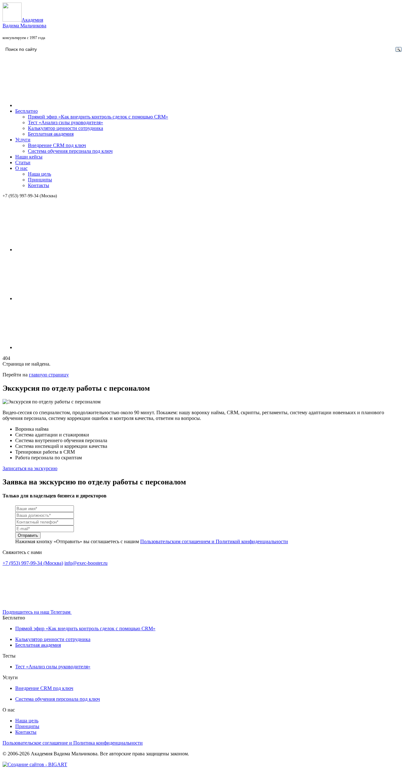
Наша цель (39, 174)
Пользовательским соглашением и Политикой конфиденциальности (214, 541)
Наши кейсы (29, 156)
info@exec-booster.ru (86, 563)
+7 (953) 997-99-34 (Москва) (30, 195)
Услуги (22, 139)
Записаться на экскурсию (30, 468)
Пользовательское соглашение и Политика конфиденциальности (73, 743)
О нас (21, 168)
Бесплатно (26, 111)
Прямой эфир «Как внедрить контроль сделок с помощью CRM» (98, 116)
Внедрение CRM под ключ (57, 145)
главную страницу (49, 374)
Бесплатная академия (51, 134)
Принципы (40, 179)
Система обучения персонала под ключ (70, 151)
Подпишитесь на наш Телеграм (37, 612)
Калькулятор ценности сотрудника (65, 128)
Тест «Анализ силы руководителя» (65, 122)
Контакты (38, 185)
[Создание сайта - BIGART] (35, 764)
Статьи (22, 162)
